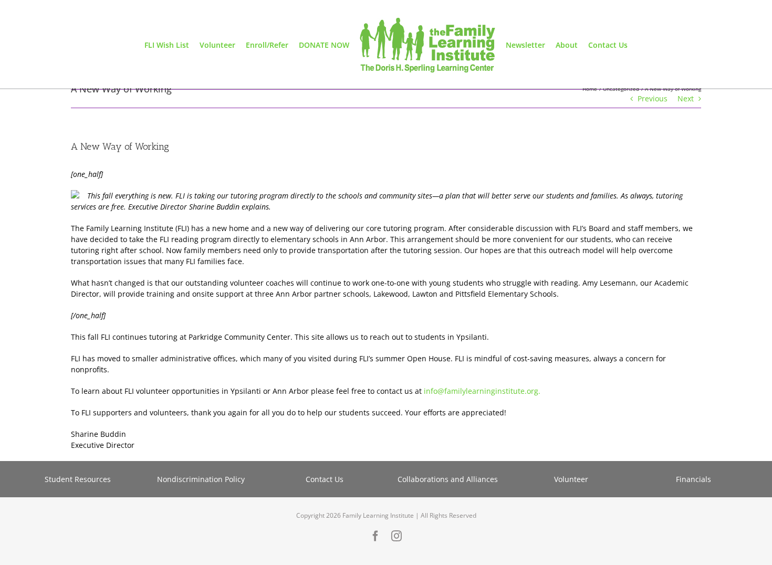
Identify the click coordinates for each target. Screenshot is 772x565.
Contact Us (324, 479)
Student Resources (78, 479)
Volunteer (571, 479)
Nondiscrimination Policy (201, 479)
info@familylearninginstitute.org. (482, 391)
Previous (652, 98)
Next (685, 98)
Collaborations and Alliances (448, 479)
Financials (694, 479)
